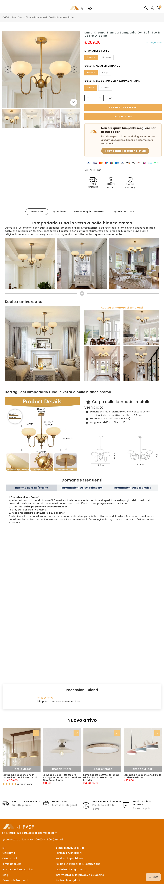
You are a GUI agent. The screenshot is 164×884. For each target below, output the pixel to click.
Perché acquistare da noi (89, 211)
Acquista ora (123, 116)
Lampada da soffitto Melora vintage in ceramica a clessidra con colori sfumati (62, 777)
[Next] (74, 69)
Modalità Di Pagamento (70, 869)
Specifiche (59, 211)
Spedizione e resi (124, 211)
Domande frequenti (15, 880)
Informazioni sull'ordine (31, 487)
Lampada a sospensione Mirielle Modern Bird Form (142, 776)
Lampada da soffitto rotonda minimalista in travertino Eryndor (101, 777)
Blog (5, 875)
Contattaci (9, 858)
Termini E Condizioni (68, 853)
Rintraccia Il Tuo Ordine (17, 869)
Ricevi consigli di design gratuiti (125, 150)
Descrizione (37, 211)
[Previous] (8, 69)
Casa (5, 17)
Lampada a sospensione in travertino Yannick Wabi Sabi (19, 776)
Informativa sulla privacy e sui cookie (79, 875)
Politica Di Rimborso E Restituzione (77, 864)
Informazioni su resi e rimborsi (82, 487)
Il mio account (11, 864)
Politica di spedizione (69, 858)
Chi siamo (8, 853)
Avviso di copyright (67, 880)
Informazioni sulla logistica (132, 487)
